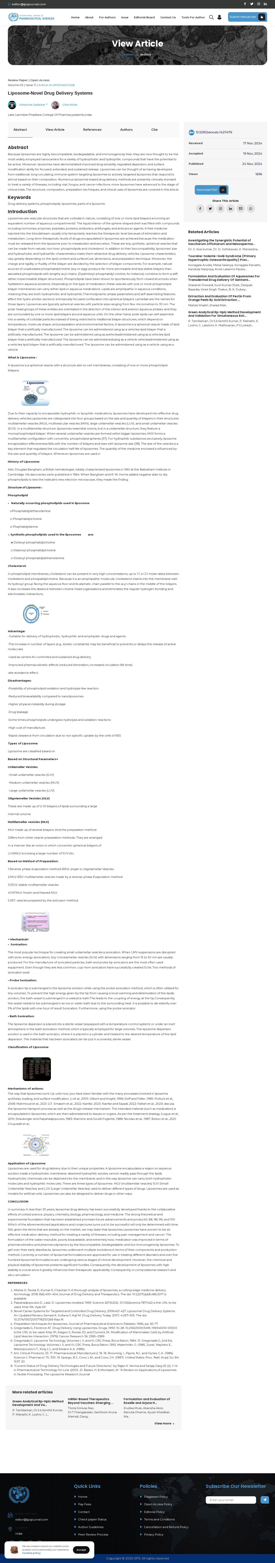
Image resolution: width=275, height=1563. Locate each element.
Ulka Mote (69, 104)
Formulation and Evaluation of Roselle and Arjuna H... (147, 1400)
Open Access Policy (157, 1504)
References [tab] (92, 129)
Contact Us (168, 17)
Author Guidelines (90, 1527)
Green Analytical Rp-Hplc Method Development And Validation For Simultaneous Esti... (224, 313)
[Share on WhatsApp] (251, 208)
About (89, 17)
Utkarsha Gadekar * (33, 104)
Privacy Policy (153, 1534)
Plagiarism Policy (155, 1496)
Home (75, 17)
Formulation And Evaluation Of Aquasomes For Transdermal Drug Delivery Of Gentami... (224, 278)
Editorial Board (144, 17)
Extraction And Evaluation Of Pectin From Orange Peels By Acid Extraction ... (219, 298)
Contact (83, 1512)
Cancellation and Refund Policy (165, 1527)
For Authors (107, 17)
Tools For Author (193, 17)
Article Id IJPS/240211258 (56, 85)
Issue (124, 17)
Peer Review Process (92, 1534)
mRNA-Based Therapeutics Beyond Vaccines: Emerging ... (90, 1400)
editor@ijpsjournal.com (29, 4)
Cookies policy (31, 1553)
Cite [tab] (154, 129)
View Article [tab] (55, 129)
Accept (81, 1549)
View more (163, 1423)
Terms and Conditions (159, 1519)
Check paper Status (91, 1519)
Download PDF (207, 189)
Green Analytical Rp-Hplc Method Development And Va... (37, 1403)
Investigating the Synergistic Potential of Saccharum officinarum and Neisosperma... (221, 242)
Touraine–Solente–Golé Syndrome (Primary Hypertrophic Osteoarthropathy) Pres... (222, 257)
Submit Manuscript (243, 17)
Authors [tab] (126, 129)
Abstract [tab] (20, 129)
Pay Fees (84, 1504)
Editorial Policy (154, 1512)
